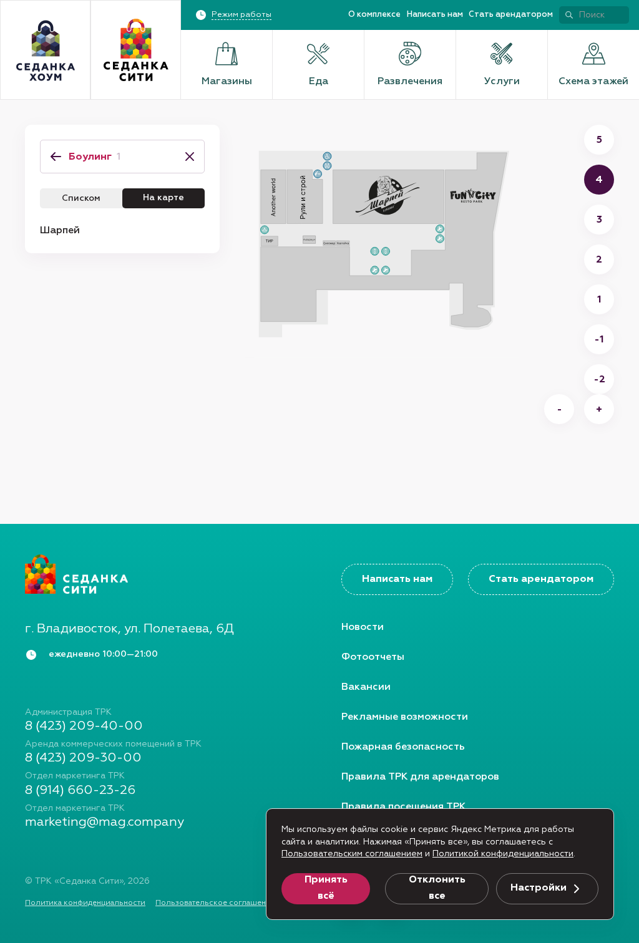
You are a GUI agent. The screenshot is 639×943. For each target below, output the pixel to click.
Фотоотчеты (372, 657)
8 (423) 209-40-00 (84, 726)
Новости (362, 627)
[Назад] (56, 156)
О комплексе (374, 15)
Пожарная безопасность (403, 747)
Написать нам (435, 15)
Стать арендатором (511, 15)
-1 (599, 340)
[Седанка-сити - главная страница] (161, 574)
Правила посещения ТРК (403, 807)
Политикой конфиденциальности (502, 853)
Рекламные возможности (404, 717)
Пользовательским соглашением (351, 853)
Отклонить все (437, 888)
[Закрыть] (186, 156)
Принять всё (326, 888)
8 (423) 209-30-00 (83, 758)
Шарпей (60, 231)
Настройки (538, 888)
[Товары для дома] (45, 50)
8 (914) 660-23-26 (80, 790)
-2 (599, 380)
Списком (81, 198)
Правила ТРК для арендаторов (420, 777)
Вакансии (366, 687)
